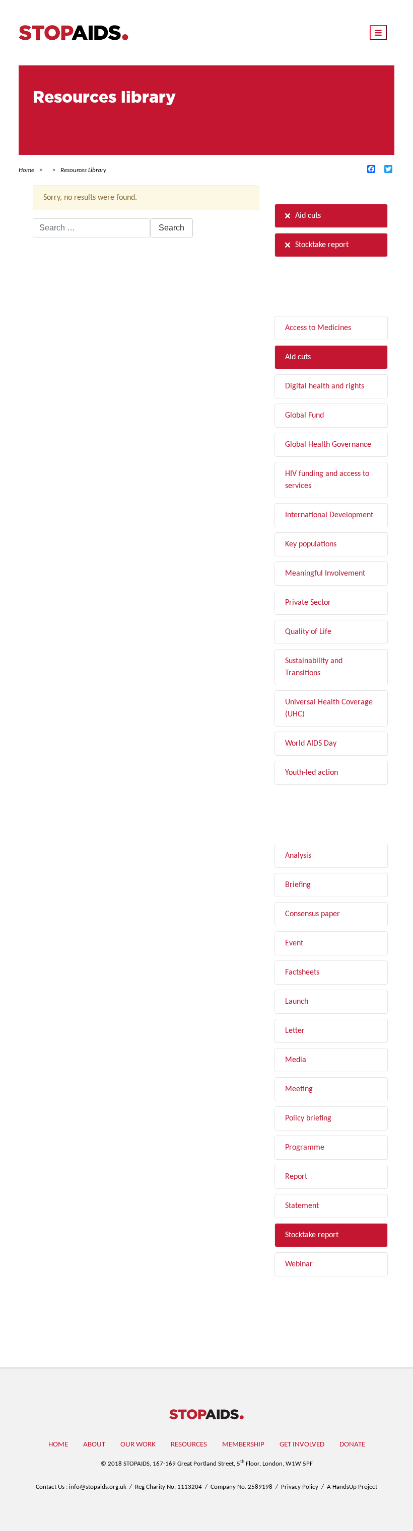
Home (58, 1444)
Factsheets (302, 973)
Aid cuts (308, 216)
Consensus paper (312, 914)
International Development (329, 515)
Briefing (298, 885)
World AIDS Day (310, 744)
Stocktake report (322, 245)
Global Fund (304, 416)
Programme (304, 1148)
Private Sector (308, 603)
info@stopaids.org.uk (97, 1487)
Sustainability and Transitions (313, 667)
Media (295, 1060)
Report (296, 1177)
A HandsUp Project (352, 1487)
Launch (296, 1002)
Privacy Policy (299, 1487)
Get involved (302, 1444)
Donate (352, 1444)
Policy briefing (308, 1118)
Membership (243, 1444)
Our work (138, 1444)
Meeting (299, 1089)
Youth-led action (311, 773)
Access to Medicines (318, 328)
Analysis (298, 856)
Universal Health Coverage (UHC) (329, 708)
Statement (302, 1206)
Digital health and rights (324, 386)
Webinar (299, 1264)
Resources (189, 1444)
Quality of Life (308, 632)
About (94, 1444)
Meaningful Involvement (325, 574)
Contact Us (50, 1487)
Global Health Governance (328, 445)
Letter (295, 1031)
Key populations (310, 544)
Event (294, 943)
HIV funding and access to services (327, 480)
